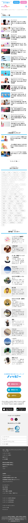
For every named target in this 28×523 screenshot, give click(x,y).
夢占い (16, 198)
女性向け (12, 201)
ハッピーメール (6, 186)
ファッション (5, 189)
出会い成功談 (5, 487)
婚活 (18, 201)
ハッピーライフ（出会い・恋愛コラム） (10, 493)
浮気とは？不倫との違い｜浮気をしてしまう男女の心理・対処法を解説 (18, 74)
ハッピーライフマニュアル (8, 441)
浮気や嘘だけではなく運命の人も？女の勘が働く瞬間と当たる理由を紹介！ (18, 125)
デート (12, 182)
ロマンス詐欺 (13, 194)
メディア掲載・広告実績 (7, 491)
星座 (4, 208)
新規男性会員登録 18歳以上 (8, 464)
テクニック (5, 182)
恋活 (2, 125)
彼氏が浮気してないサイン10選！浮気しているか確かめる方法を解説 (18, 23)
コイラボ (5, 179)
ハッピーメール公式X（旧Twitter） (9, 498)
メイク (21, 189)
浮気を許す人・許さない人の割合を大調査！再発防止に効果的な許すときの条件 (18, 38)
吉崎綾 (9, 198)
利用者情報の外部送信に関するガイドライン (11, 479)
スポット (21, 179)
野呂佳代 (20, 222)
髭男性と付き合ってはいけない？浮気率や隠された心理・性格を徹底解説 (19, 60)
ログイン (14, 395)
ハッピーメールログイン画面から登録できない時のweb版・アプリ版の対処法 (18, 138)
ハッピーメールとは (6, 453)
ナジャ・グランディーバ (7, 184)
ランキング (5, 194)
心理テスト (10, 203)
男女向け (12, 213)
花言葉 (4, 220)
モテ (18, 191)
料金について (5, 457)
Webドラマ (16, 172)
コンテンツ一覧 (6, 507)
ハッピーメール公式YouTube (8, 502)
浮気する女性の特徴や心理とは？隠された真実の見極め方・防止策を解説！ (18, 118)
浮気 (21, 208)
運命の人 (5, 222)
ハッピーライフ (20, 9)
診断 (2, 89)
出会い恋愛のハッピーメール (8, 9)
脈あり (17, 217)
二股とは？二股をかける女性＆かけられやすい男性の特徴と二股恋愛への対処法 (18, 67)
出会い (2, 140)
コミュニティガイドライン (8, 481)
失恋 (2, 111)
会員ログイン (5, 466)
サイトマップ (5, 509)
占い (23, 196)
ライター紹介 (5, 444)
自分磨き (23, 217)
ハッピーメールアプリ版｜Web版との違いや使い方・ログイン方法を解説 (18, 154)
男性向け (19, 213)
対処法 (24, 201)
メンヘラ (12, 191)
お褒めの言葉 (5, 489)
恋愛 (2, 45)
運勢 (22, 220)
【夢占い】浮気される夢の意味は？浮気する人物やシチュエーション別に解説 (18, 30)
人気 (21, 194)
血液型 (10, 220)
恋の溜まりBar (19, 203)
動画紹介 (17, 196)
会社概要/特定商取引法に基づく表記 (10, 477)
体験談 (4, 196)
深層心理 (5, 210)
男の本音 (5, 213)
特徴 (2, 60)
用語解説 (22, 210)
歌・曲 (15, 208)
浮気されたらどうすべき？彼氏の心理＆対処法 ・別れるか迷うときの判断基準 (19, 81)
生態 (16, 210)
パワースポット (16, 186)
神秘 (2, 31)
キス (24, 177)
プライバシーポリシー (7, 475)
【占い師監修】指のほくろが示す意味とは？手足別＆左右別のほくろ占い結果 (18, 146)
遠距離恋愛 (12, 222)
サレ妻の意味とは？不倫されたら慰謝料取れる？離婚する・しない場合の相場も (18, 52)
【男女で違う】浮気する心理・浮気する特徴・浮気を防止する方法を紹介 (18, 96)
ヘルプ (4, 468)
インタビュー (5, 177)
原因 (4, 198)
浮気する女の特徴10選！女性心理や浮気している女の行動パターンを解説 (19, 103)
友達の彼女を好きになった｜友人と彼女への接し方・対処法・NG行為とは (18, 45)
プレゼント (14, 189)
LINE (4, 172)
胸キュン (10, 217)
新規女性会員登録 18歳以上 (8, 462)
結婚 (4, 217)
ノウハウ (23, 184)
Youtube (23, 172)
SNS (9, 172)
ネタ (17, 184)
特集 (2, 53)
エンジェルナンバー (16, 177)
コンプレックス (13, 179)
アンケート (3, 38)
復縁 (4, 203)
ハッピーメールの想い (7, 455)
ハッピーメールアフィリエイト (9, 505)
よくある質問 (5, 459)
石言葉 (9, 215)
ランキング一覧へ (14, 161)
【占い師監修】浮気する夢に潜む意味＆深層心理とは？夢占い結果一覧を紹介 (18, 89)
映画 (9, 208)
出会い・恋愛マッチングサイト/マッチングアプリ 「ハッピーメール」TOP (14, 450)
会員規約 (4, 473)
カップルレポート (6, 485)
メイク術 (5, 191)
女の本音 (5, 201)
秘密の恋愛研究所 (18, 215)
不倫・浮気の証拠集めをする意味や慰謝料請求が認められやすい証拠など (18, 111)
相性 (4, 215)
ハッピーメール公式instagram (8, 500)
